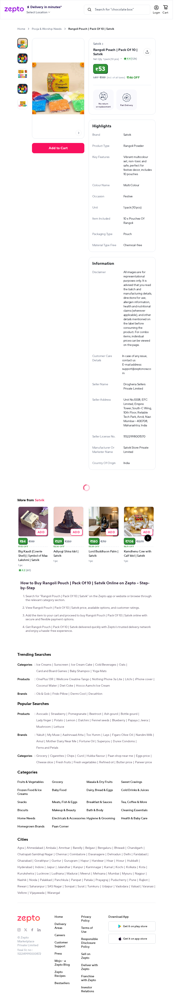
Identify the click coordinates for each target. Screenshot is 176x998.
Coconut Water (46, 686)
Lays (106, 735)
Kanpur (78, 867)
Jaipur (51, 867)
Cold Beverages (105, 665)
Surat (81, 886)
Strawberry (58, 714)
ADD (41, 532)
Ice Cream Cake (81, 665)
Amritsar (64, 848)
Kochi (119, 867)
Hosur (120, 861)
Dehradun (114, 854)
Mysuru (127, 874)
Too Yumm (93, 735)
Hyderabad (24, 867)
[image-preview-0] (22, 43)
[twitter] (27, 930)
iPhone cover (144, 679)
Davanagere (96, 854)
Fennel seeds (100, 720)
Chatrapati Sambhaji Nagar (35, 854)
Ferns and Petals (47, 748)
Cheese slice (44, 762)
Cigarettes (57, 756)
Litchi (128, 679)
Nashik (21, 880)
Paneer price (143, 762)
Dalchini (83, 720)
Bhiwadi (119, 848)
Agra (20, 848)
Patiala (88, 880)
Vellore (22, 893)
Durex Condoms (124, 741)
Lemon (70, 720)
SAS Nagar (54, 886)
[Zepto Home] (14, 9)
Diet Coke (66, 686)
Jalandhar (64, 867)
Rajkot (143, 880)
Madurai (72, 874)
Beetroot (95, 714)
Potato (58, 720)
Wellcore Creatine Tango (72, 679)
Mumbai (113, 874)
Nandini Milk (144, 735)
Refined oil (106, 762)
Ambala (51, 848)
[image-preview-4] (22, 104)
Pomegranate (77, 714)
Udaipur (107, 886)
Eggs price (143, 756)
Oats (122, 665)
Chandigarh (135, 848)
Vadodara (121, 886)
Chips (70, 756)
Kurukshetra (25, 874)
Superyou (103, 741)
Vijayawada (37, 893)
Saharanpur (37, 886)
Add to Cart (58, 148)
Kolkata (131, 867)
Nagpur (140, 874)
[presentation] (28, 28)
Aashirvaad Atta (72, 735)
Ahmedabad (35, 848)
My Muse (53, 735)
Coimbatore (77, 854)
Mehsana (99, 874)
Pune (132, 880)
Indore (39, 867)
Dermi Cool (78, 694)
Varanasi (147, 886)
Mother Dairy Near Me (61, 741)
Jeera (144, 720)
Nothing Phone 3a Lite (107, 679)
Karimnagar (93, 867)
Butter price (124, 762)
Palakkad (46, 880)
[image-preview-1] (22, 58)
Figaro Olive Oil (122, 735)
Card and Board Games (51, 671)
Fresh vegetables (85, 762)
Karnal (108, 867)
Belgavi (90, 848)
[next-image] (79, 133)
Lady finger (43, 720)
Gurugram (71, 861)
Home (21, 29)
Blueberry (118, 720)
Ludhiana (58, 874)
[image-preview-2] (22, 73)
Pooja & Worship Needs (47, 29)
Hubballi (132, 861)
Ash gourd (111, 714)
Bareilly (77, 848)
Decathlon (95, 694)
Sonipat (70, 886)
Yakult (40, 735)
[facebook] (34, 930)
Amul (39, 741)
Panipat (76, 880)
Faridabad (140, 854)
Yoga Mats (99, 671)
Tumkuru (93, 886)
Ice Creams (43, 665)
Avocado (42, 714)
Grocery (41, 756)
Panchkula (61, 880)
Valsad (135, 886)
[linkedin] (40, 930)
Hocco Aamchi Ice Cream (93, 686)
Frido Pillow (60, 694)
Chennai (61, 854)
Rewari (22, 886)
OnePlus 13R (44, 679)
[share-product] (147, 52)
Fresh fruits (63, 762)
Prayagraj (102, 880)
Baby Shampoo (80, 671)
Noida (33, 880)
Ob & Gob (43, 694)
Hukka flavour (95, 756)
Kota (142, 867)
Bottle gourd (129, 714)
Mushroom (43, 727)
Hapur (84, 861)
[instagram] (20, 930)
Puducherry (118, 880)
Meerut (85, 874)
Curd (80, 756)
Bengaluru (104, 848)
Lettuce (59, 727)
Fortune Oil (86, 741)
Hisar (109, 861)
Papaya (133, 720)
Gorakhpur (41, 861)
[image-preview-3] (22, 89)
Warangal (53, 893)
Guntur (56, 861)
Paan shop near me (120, 756)
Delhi (127, 854)
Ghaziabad (24, 861)
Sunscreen (61, 665)
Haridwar (98, 861)
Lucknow (43, 874)
